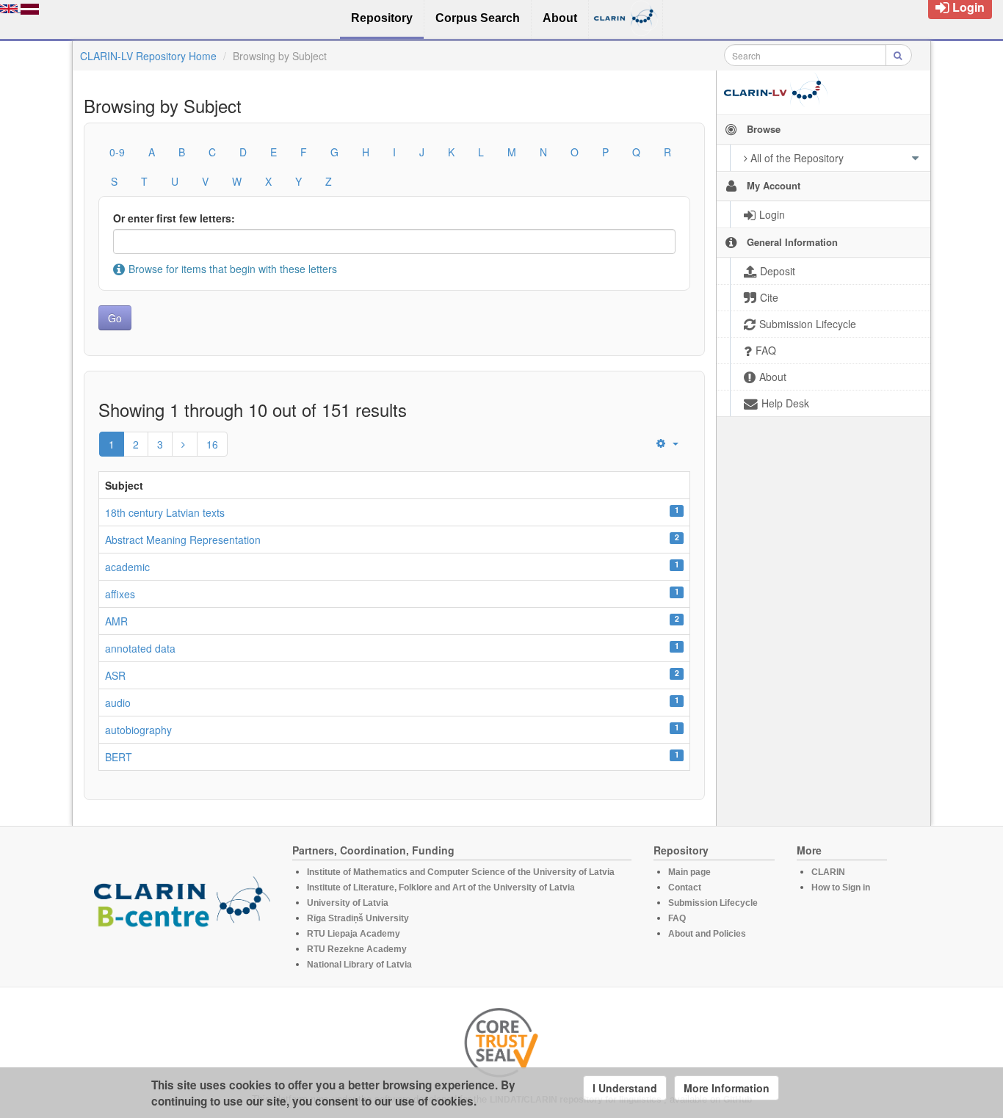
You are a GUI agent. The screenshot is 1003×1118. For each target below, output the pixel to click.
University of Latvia (347, 903)
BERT (118, 756)
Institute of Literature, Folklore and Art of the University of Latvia (441, 887)
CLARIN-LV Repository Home (148, 55)
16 (212, 444)
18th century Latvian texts (165, 512)
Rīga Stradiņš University (358, 918)
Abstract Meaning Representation (183, 539)
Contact (684, 887)
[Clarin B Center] (182, 907)
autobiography (138, 729)
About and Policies (707, 934)
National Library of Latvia (359, 964)
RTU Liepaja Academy (353, 934)
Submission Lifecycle (713, 903)
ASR (115, 675)
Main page (689, 872)
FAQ (677, 918)
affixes (120, 594)
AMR (116, 621)
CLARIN (828, 872)
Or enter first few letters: (174, 218)
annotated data (140, 648)
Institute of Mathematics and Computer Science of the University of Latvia (461, 872)
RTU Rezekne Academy (357, 949)
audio (118, 702)
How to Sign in (840, 887)
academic (127, 566)
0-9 (117, 152)
